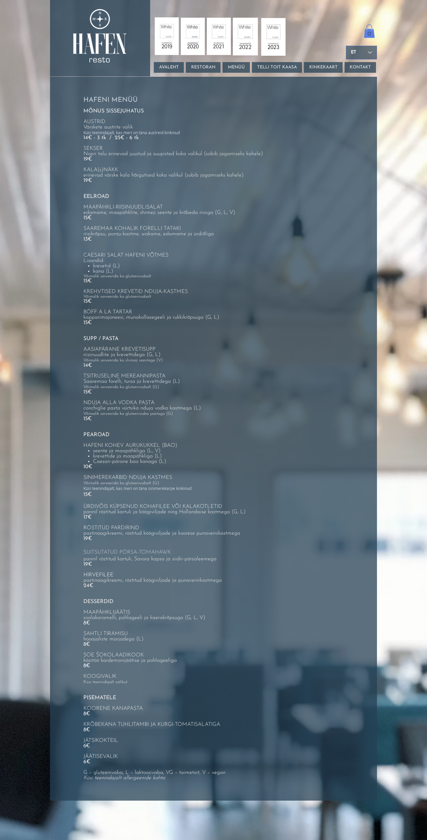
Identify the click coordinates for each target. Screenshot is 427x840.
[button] (369, 31)
